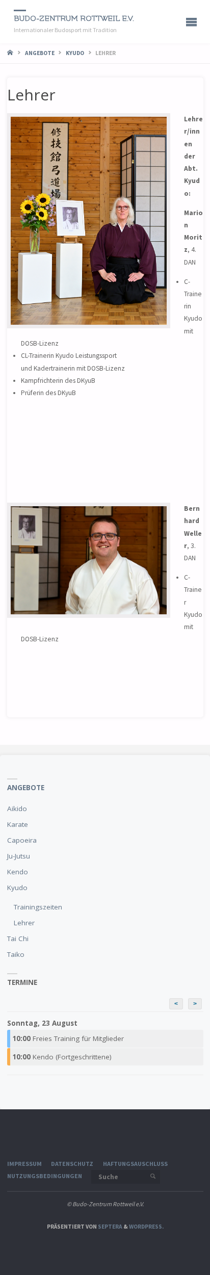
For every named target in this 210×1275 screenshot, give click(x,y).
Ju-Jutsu (18, 856)
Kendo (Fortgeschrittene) (62, 1056)
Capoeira (22, 840)
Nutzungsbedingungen (44, 1176)
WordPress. (146, 1226)
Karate (17, 824)
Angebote (40, 53)
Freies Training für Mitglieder (68, 1038)
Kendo (17, 871)
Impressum (24, 1163)
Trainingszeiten (38, 907)
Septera (109, 1226)
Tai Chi (18, 938)
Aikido (17, 808)
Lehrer (24, 922)
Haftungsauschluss (135, 1163)
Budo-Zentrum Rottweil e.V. (74, 18)
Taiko (15, 954)
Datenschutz (72, 1163)
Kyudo (75, 53)
